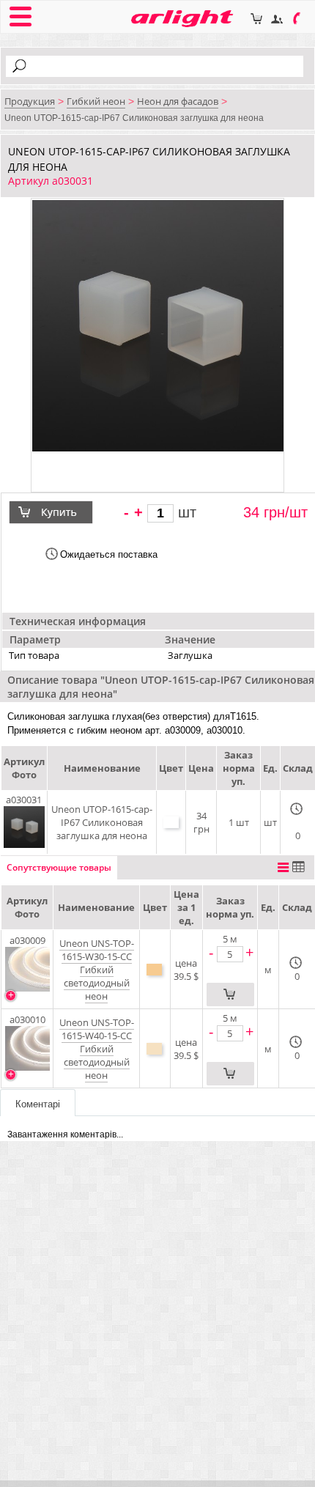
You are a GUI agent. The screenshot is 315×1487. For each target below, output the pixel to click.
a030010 (27, 1019)
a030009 (27, 940)
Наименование (96, 907)
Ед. (268, 907)
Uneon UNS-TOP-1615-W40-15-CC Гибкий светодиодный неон (96, 1049)
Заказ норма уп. (230, 907)
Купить (60, 512)
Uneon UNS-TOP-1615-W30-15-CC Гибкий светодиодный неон (96, 970)
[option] (158, 325)
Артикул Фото (27, 907)
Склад (297, 907)
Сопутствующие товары (59, 867)
